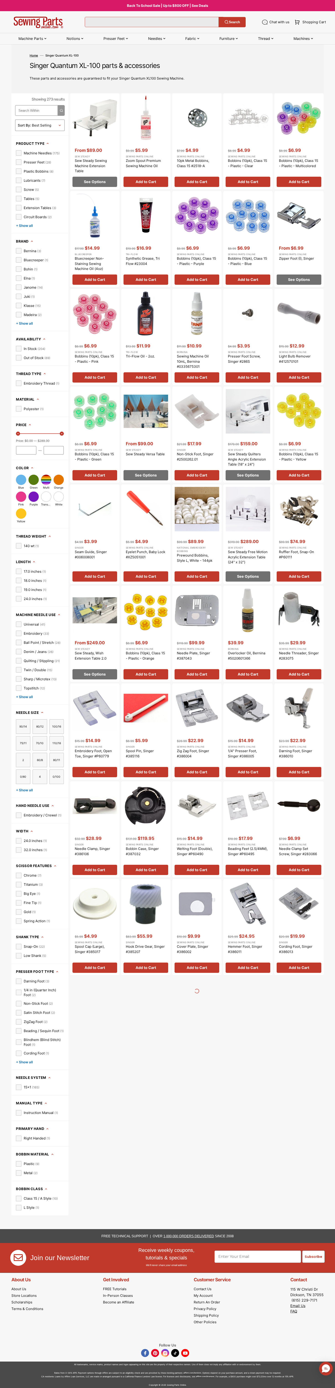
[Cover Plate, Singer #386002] (197, 927)
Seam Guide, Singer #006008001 (91, 554)
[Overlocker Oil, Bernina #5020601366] (248, 634)
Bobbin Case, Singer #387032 (142, 851)
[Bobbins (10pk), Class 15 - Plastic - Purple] (197, 239)
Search (234, 22)
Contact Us (202, 1289)
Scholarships (21, 1302)
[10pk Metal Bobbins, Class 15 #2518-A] (197, 141)
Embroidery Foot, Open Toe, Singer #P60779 (93, 753)
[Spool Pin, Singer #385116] (145, 731)
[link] (37, 153)
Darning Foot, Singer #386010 (295, 753)
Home (34, 55)
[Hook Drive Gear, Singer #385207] (145, 927)
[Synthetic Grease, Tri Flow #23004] (145, 239)
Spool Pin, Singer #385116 (140, 753)
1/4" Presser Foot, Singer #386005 (242, 753)
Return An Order (207, 1302)
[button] (309, 22)
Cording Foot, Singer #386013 (295, 949)
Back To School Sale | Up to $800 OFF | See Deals (167, 5)
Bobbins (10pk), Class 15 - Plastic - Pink (94, 359)
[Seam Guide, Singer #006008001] (94, 534)
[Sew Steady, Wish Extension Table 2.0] (94, 634)
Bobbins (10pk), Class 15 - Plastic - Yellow (298, 456)
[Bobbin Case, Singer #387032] (145, 829)
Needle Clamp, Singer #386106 (92, 851)
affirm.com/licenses (205, 1376)
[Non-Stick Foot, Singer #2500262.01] (197, 435)
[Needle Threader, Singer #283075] (299, 634)
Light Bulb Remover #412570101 (295, 359)
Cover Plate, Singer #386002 (192, 949)
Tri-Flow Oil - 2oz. (140, 356)
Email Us (297, 1305)
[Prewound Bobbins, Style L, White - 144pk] (197, 534)
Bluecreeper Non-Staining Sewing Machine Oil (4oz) (89, 263)
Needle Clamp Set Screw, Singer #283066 (298, 851)
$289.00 (43, 441)
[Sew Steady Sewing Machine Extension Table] (94, 141)
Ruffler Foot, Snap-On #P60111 (296, 554)
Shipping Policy (206, 1315)
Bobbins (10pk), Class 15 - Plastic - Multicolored (298, 163)
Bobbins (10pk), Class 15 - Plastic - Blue (247, 261)
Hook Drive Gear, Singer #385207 (145, 949)
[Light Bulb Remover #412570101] (299, 337)
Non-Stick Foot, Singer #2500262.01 (195, 456)
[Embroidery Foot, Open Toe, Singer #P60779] (94, 731)
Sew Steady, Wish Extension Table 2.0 (90, 655)
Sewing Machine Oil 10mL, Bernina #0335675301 (193, 361)
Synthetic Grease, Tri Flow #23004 (143, 261)
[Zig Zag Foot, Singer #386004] (197, 731)
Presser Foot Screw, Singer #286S (244, 359)
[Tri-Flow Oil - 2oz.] (145, 337)
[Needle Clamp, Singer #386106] (94, 829)
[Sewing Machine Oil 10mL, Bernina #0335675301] (197, 337)
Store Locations (24, 1295)
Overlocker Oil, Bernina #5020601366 (246, 655)
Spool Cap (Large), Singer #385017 (90, 949)
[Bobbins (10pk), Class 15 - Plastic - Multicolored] (299, 141)
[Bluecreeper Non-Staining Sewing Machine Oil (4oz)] (94, 239)
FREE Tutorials (114, 1289)
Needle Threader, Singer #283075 (299, 655)
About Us (18, 1289)
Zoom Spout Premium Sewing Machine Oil (143, 163)
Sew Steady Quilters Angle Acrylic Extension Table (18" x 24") (247, 459)
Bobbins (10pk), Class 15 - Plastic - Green (94, 456)
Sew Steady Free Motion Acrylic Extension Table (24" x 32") (248, 557)
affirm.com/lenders (192, 1373)
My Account (203, 1295)
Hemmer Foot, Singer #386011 (245, 949)
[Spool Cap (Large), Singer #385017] (94, 927)
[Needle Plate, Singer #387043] (197, 634)
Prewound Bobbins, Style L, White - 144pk (194, 558)
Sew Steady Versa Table (145, 454)
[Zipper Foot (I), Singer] (299, 239)
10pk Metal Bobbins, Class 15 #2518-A (193, 163)
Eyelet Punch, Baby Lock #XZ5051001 (145, 554)
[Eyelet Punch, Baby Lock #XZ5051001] (145, 534)
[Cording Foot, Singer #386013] (299, 927)
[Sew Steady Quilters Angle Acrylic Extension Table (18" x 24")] (248, 435)
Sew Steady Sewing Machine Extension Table (91, 165)
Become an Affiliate (118, 1302)
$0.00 (29, 441)
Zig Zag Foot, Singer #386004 (193, 753)
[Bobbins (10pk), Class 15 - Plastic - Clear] (248, 141)
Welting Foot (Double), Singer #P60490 (195, 851)
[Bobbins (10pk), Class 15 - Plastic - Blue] (248, 239)
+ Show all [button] (24, 225)
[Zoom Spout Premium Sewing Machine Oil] (145, 141)
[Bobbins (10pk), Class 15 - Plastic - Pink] (94, 337)
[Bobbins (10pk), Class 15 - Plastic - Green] (94, 435)
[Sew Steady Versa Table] (145, 435)
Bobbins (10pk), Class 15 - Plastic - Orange (145, 655)
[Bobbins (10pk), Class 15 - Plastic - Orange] (145, 634)
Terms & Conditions (27, 1309)
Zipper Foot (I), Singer (296, 258)
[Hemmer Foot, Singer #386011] (248, 927)
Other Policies (205, 1322)
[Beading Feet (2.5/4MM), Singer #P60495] (248, 829)
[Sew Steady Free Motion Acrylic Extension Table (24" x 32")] (248, 534)
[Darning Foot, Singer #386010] (299, 731)
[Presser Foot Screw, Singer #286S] (248, 337)
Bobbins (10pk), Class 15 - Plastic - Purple (196, 261)
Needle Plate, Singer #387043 (193, 655)
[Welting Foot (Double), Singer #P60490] (197, 829)
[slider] (18, 434)
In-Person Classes (118, 1295)
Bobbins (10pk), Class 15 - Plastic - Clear (247, 163)
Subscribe (313, 1257)
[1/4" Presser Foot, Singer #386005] (248, 731)
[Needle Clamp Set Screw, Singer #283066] (299, 829)
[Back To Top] (328, 1381)
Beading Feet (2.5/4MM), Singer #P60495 (248, 851)
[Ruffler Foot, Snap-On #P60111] (299, 534)
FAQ (293, 1311)
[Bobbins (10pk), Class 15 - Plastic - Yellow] (299, 435)
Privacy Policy (205, 1309)
